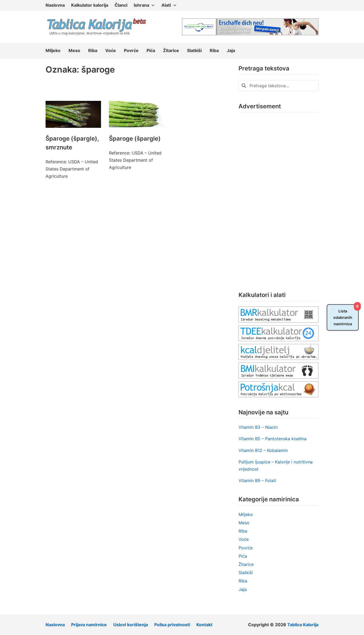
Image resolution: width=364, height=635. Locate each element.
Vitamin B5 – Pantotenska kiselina (272, 438)
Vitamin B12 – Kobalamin (263, 450)
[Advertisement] (278, 198)
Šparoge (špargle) (135, 138)
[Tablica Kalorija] (96, 26)
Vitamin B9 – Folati (257, 480)
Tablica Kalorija (302, 624)
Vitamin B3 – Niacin (258, 427)
